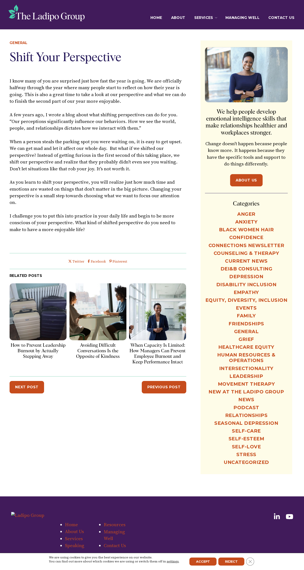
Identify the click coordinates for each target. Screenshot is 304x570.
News (246, 399)
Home (156, 18)
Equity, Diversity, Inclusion (246, 300)
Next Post (27, 387)
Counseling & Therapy (246, 253)
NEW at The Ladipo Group (246, 392)
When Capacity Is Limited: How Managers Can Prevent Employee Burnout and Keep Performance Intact (158, 353)
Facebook (98, 261)
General (19, 43)
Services (203, 18)
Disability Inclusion (246, 284)
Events (246, 308)
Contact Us (281, 18)
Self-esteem (246, 438)
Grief (246, 339)
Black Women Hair (246, 229)
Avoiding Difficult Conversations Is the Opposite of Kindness (98, 350)
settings (173, 561)
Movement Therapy (246, 384)
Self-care (246, 431)
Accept (203, 562)
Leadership (246, 376)
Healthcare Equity (246, 347)
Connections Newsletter (246, 245)
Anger (246, 214)
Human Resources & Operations (246, 357)
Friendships (246, 323)
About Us (246, 180)
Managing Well (242, 18)
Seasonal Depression (246, 423)
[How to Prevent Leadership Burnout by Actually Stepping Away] (38, 338)
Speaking (74, 545)
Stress (246, 454)
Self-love (246, 446)
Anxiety (246, 222)
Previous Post (163, 387)
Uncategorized (246, 462)
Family (246, 315)
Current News (246, 261)
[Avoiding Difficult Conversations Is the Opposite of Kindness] (97, 338)
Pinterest (119, 261)
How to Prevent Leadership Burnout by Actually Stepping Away (38, 350)
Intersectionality (246, 368)
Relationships (246, 415)
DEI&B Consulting (246, 269)
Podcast (246, 407)
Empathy (246, 292)
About (178, 18)
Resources (115, 524)
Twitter (78, 261)
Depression (246, 276)
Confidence (246, 237)
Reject (231, 562)
